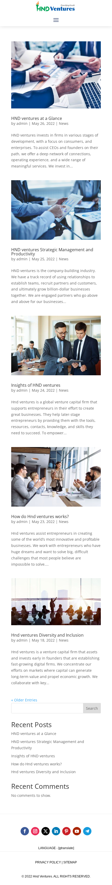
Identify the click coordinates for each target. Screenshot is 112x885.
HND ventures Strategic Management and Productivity (52, 252)
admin (22, 123)
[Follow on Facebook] (25, 831)
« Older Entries (24, 699)
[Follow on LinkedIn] (56, 831)
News (64, 123)
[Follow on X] (45, 831)
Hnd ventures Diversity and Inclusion (47, 635)
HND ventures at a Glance (36, 118)
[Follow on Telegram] (87, 831)
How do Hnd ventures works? (40, 516)
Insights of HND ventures (35, 385)
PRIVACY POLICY (48, 862)
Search (92, 708)
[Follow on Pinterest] (66, 831)
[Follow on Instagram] (35, 831)
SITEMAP (70, 862)
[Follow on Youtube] (77, 831)
